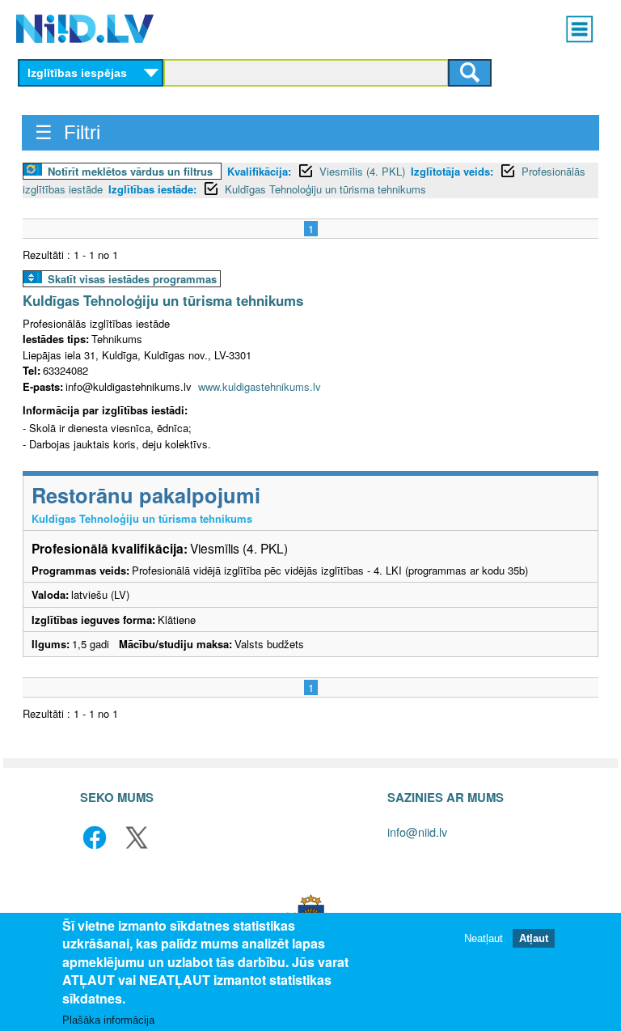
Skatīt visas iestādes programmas (132, 278)
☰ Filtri (67, 132)
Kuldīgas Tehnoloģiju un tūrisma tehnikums (325, 189)
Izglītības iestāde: (152, 189)
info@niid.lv (417, 831)
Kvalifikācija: (259, 171)
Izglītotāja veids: (452, 171)
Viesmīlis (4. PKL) (362, 171)
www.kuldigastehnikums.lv (259, 386)
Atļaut (533, 938)
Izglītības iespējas (77, 72)
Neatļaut (483, 938)
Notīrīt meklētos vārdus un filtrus (130, 171)
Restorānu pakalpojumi (146, 495)
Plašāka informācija (108, 1020)
